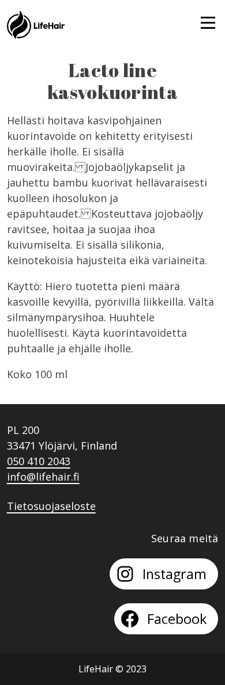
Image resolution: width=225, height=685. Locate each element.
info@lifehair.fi (43, 477)
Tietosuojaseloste (51, 506)
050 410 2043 (38, 461)
